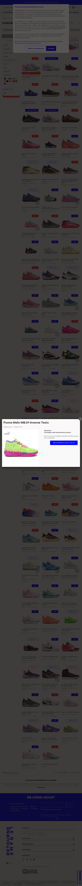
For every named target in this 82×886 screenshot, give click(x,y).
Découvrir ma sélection (63, 443)
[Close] (80, 419)
